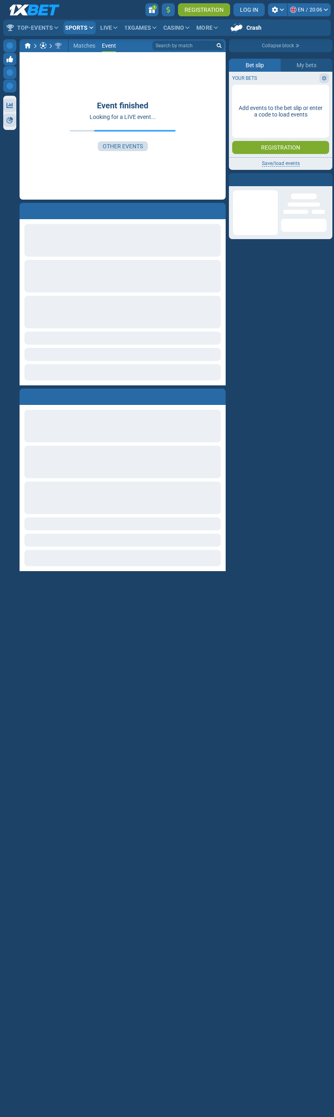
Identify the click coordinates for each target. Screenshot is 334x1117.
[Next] (44, 395)
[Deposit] (168, 9)
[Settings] (277, 9)
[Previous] (26, 395)
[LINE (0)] (28, 45)
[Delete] (217, 395)
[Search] (219, 46)
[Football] (43, 45)
